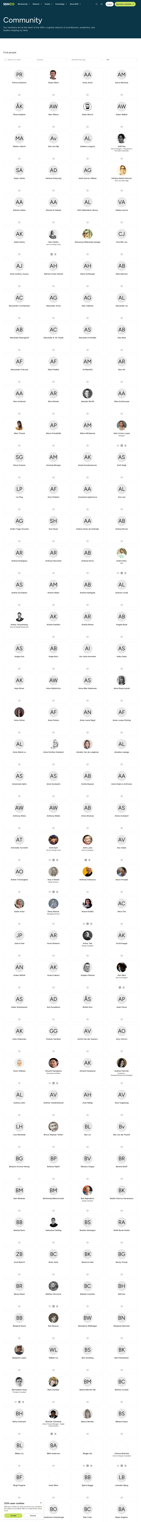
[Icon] (6, 60)
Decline (33, 1516)
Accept (13, 1515)
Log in (109, 4)
